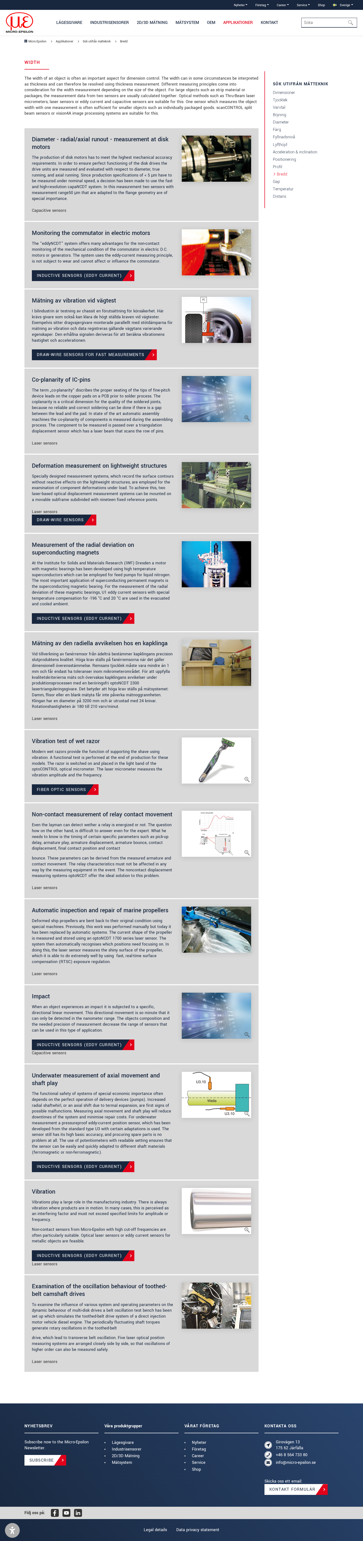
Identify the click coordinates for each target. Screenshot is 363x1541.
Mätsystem (122, 1462)
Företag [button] (260, 5)
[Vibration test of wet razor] (216, 760)
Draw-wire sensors (60, 520)
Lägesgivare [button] (69, 22)
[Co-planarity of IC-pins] (216, 399)
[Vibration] (216, 1210)
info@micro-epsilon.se (296, 1462)
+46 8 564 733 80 (291, 1455)
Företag (199, 1449)
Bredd (282, 174)
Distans (279, 196)
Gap (276, 181)
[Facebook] (55, 1513)
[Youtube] (66, 1513)
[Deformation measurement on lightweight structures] (216, 484)
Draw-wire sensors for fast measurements (90, 355)
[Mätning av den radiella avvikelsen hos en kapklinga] (216, 662)
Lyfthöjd (280, 144)
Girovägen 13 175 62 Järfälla (289, 1445)
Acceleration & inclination (295, 152)
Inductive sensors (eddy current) (79, 275)
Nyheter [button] (239, 5)
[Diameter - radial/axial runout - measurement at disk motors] (216, 158)
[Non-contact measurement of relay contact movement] (216, 833)
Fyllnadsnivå (284, 137)
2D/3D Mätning (126, 1455)
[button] (12, 1530)
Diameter (281, 122)
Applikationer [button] (238, 22)
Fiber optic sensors (61, 789)
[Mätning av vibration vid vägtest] (216, 319)
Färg (277, 129)
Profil (277, 167)
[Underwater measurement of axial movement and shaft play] (216, 1094)
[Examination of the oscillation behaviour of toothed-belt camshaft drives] (216, 1305)
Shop (321, 5)
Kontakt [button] (269, 22)
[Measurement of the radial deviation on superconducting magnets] (216, 564)
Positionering (284, 159)
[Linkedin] (78, 1513)
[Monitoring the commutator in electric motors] (216, 252)
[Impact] (216, 1015)
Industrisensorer (126, 1449)
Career (198, 1455)
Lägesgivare (123, 1442)
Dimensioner (284, 92)
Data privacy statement (197, 1530)
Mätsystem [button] (187, 22)
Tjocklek (280, 100)
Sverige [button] (344, 5)
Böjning (279, 115)
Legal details (155, 1530)
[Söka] (352, 23)
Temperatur (283, 189)
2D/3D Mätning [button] (152, 22)
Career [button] (281, 5)
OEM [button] (211, 22)
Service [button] (302, 5)
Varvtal (279, 107)
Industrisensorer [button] (109, 22)
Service (198, 1462)
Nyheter (199, 1442)
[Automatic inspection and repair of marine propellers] (216, 929)
